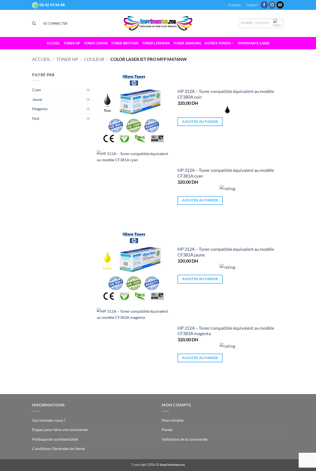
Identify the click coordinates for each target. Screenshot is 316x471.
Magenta (39, 108)
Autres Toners (218, 43)
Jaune (37, 99)
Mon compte (172, 420)
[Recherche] (34, 23)
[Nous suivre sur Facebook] (264, 5)
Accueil (53, 43)
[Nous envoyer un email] (280, 5)
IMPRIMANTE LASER (254, 43)
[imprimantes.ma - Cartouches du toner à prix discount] (158, 23)
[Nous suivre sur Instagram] (272, 5)
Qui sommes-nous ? (48, 420)
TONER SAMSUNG (187, 43)
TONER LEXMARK (156, 43)
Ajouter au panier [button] (200, 121)
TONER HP (72, 43)
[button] (55, 23)
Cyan (36, 89)
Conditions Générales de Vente (58, 448)
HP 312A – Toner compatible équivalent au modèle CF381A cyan (226, 173)
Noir (36, 118)
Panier (167, 429)
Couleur (94, 59)
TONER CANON (96, 43)
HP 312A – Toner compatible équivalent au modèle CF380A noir (226, 94)
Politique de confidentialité (55, 439)
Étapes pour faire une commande (60, 429)
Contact (251, 5)
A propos (234, 5)
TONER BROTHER (124, 43)
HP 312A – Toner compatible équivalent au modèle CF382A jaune (226, 252)
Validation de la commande (184, 439)
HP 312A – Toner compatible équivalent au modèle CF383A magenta (226, 331)
